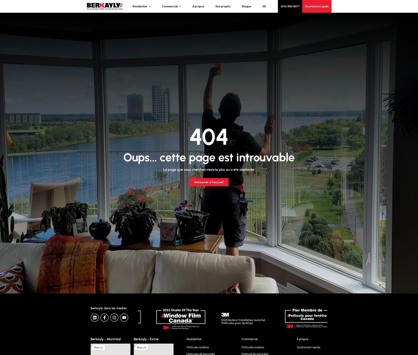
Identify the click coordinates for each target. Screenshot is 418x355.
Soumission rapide (308, 347)
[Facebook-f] (104, 318)
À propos (198, 6)
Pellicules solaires (198, 347)
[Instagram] (114, 318)
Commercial (170, 6)
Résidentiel (140, 6)
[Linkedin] (95, 318)
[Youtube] (124, 318)
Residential (194, 339)
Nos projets (223, 6)
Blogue (246, 6)
